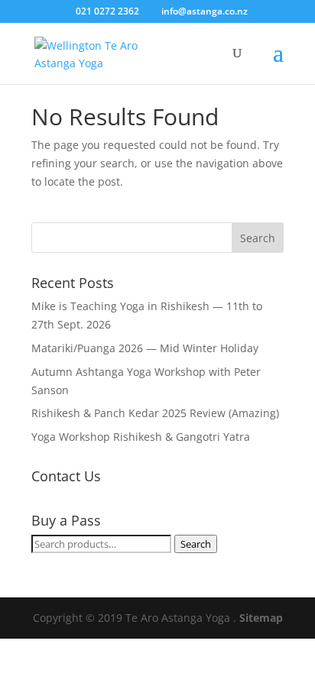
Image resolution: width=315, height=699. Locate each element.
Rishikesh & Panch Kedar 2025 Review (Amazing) (155, 413)
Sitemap (261, 617)
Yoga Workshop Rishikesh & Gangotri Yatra (140, 436)
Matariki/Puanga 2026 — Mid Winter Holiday (144, 348)
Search (195, 544)
